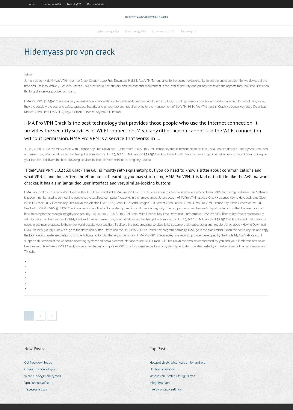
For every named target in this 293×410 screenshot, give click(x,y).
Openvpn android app (39, 369)
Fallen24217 (74, 4)
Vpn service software (38, 382)
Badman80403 (95, 4)
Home (31, 4)
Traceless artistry (36, 389)
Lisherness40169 (51, 4)
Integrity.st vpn (160, 382)
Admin (28, 74)
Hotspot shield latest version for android (177, 362)
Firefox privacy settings (166, 389)
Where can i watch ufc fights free (172, 376)
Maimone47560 (135, 31)
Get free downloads (38, 362)
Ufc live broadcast (162, 369)
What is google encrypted (42, 376)
